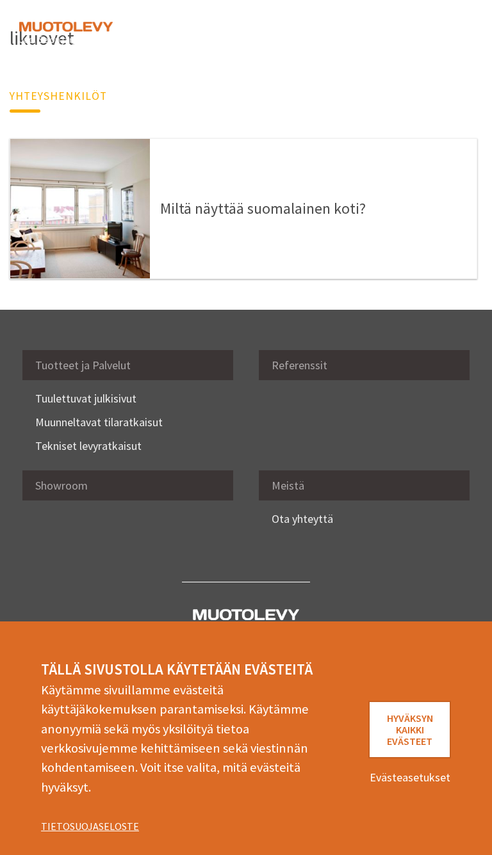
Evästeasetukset (410, 777)
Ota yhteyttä (302, 518)
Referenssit (299, 365)
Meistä (288, 485)
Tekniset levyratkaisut (88, 445)
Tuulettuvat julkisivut (85, 398)
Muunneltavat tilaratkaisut (99, 422)
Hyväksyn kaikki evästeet (410, 729)
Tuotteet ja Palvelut (83, 365)
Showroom (61, 485)
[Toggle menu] (453, 33)
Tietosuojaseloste (90, 826)
